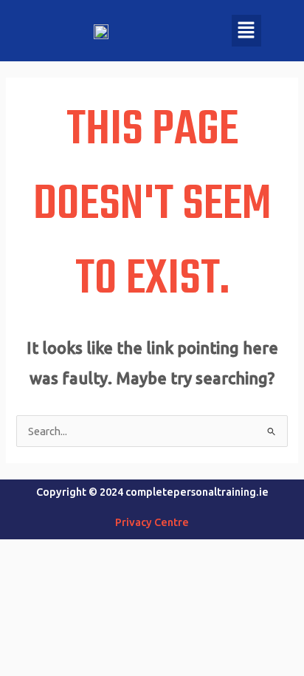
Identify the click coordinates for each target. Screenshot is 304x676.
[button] (246, 31)
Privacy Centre (152, 522)
